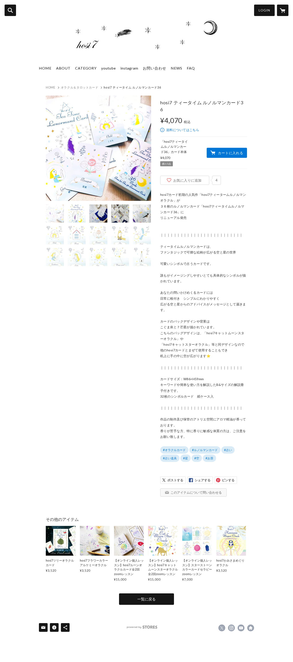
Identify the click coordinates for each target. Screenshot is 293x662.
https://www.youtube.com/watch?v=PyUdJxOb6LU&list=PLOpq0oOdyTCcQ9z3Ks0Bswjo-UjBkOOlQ (241, 627)
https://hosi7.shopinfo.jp (250, 627)
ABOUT (63, 68)
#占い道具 (170, 458)
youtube (108, 68)
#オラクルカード (174, 450)
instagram (129, 68)
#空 (196, 458)
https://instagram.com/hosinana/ (231, 627)
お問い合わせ (154, 68)
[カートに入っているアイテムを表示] (282, 10)
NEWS (176, 68)
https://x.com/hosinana (221, 627)
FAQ (191, 68)
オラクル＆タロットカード (79, 87)
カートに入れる (230, 153)
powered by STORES (142, 627)
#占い (228, 450)
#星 (185, 458)
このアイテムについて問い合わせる (196, 492)
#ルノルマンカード (205, 450)
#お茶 (209, 458)
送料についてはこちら (182, 130)
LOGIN (264, 10)
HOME (45, 68)
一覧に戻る (146, 599)
